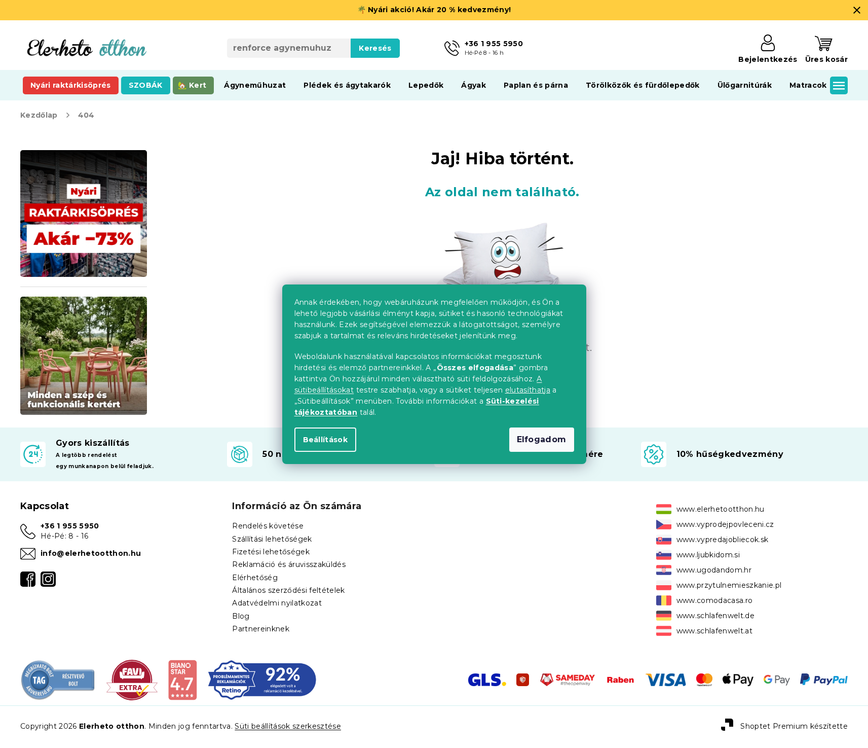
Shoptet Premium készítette (794, 726)
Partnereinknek (260, 628)
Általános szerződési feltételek (288, 590)
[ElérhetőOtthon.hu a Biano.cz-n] (182, 679)
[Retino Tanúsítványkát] (262, 679)
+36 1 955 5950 (70, 525)
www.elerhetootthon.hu (720, 509)
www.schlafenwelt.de (715, 615)
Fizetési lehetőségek (271, 551)
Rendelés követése (268, 525)
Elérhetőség (255, 577)
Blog (240, 616)
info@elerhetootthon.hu (91, 553)
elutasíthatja (527, 390)
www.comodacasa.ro (714, 600)
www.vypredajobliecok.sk (722, 539)
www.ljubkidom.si (708, 554)
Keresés (375, 48)
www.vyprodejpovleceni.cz (725, 524)
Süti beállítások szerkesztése (288, 726)
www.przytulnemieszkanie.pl (729, 585)
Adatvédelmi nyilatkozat (277, 603)
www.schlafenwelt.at (714, 630)
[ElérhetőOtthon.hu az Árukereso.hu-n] (58, 679)
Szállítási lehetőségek (272, 539)
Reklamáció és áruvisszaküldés (289, 564)
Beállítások (325, 439)
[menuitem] (71, 85)
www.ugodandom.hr (713, 570)
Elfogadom (542, 439)
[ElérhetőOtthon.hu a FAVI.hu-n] (132, 679)
